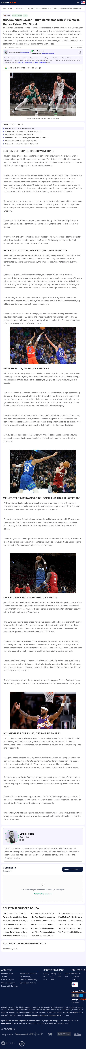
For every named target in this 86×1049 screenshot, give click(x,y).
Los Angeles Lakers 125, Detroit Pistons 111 (21, 144)
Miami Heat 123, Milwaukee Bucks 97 (19, 135)
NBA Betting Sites (10, 948)
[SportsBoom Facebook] (73, 995)
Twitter (74, 980)
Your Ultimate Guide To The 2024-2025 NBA (15, 924)
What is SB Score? (8, 983)
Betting (46, 974)
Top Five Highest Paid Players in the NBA (70, 932)
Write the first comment (43, 894)
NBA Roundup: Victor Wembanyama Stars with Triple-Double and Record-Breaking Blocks (43, 924)
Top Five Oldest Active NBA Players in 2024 (70, 928)
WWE (53, 980)
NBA (12, 9)
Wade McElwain (36, 53)
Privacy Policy (25, 977)
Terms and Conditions (28, 974)
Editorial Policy (7, 974)
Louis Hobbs (13, 52)
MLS (52, 977)
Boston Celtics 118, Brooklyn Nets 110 (19, 128)
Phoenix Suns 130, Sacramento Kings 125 (21, 141)
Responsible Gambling (9, 986)
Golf (59, 974)
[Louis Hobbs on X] (19, 52)
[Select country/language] (75, 984)
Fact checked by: (39, 51)
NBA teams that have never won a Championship (15, 936)
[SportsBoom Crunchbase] (81, 995)
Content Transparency (25, 62)
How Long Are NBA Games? (42, 936)
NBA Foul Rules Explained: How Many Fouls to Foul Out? (43, 917)
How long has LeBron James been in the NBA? (70, 921)
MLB (45, 977)
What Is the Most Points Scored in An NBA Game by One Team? (15, 917)
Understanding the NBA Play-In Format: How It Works (15, 921)
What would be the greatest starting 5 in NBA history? (70, 913)
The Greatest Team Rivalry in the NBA (15, 913)
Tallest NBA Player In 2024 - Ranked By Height (70, 924)
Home (5, 9)
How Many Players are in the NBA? (43, 932)
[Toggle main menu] (78, 2)
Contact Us (76, 974)
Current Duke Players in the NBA (15, 932)
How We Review (40, 62)
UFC (45, 980)
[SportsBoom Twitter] (77, 995)
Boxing (53, 974)
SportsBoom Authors (28, 983)
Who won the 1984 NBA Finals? (43, 928)
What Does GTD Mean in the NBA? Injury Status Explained (43, 921)
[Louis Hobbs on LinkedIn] (18, 52)
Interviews (69, 974)
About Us (4, 977)
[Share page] (80, 52)
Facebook (75, 977)
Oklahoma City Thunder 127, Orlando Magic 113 (23, 131)
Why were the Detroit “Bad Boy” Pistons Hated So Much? (43, 913)
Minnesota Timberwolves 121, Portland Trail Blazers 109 (26, 138)
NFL (66, 977)
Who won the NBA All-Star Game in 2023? (15, 928)
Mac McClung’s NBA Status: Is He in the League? (70, 917)
